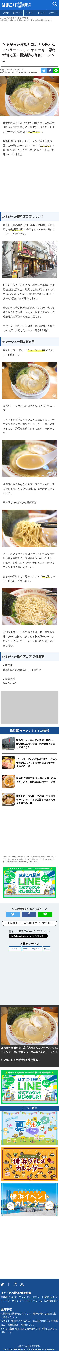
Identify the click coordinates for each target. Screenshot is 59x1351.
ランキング (18, 13)
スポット (53, 13)
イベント (41, 13)
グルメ (29, 13)
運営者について (9, 1297)
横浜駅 (46, 949)
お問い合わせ (50, 1297)
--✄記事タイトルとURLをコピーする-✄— (18, 72)
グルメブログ (15, 949)
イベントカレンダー (13, 1301)
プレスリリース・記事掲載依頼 (42, 1301)
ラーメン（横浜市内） (32, 949)
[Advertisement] (29, 30)
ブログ (6, 13)
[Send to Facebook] (50, 70)
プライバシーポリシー (30, 1297)
